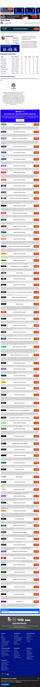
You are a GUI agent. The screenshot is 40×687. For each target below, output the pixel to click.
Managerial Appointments (5, 655)
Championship (16, 636)
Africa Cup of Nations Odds (18, 637)
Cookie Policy (3, 640)
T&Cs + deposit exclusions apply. (27, 561)
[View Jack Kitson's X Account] (10, 23)
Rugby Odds (28, 641)
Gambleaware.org (5, 169)
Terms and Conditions (4, 644)
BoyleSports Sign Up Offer (5, 668)
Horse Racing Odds (29, 638)
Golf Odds (28, 640)
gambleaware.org (17, 493)
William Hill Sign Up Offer (4, 664)
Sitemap (2, 646)
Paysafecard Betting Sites (30, 656)
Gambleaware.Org (18, 228)
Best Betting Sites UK (29, 649)
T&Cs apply (20, 426)
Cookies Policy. (19, 682)
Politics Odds (16, 651)
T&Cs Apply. (26, 117)
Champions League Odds (18, 638)
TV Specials (15, 649)
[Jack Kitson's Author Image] (13, 85)
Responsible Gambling (4, 642)
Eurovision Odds (16, 653)
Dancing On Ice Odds (17, 655)
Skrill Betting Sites (29, 657)
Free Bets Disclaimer (4, 645)
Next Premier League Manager (5, 651)
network (12, 590)
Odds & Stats (19, 13)
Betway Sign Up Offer (4, 669)
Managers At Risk (3, 652)
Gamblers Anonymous (22, 626)
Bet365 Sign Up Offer (4, 663)
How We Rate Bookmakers (5, 641)
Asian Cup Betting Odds (17, 640)
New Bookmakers (29, 655)
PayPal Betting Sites (29, 653)
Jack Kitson (7, 23)
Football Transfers (16, 644)
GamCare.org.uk (7, 548)
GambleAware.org (5, 508)
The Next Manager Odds (4, 649)
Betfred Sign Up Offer (4, 667)
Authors (2, 636)
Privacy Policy (3, 638)
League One (15, 641)
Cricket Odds (28, 637)
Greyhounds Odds (29, 636)
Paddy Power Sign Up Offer (5, 662)
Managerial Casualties (4, 653)
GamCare (36, 625)
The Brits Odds (16, 656)
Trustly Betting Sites (29, 652)
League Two (16, 642)
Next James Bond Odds (17, 657)
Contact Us (3, 637)
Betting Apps (28, 651)
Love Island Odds (16, 652)
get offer (10, 9)
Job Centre (2, 656)
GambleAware (16, 626)
